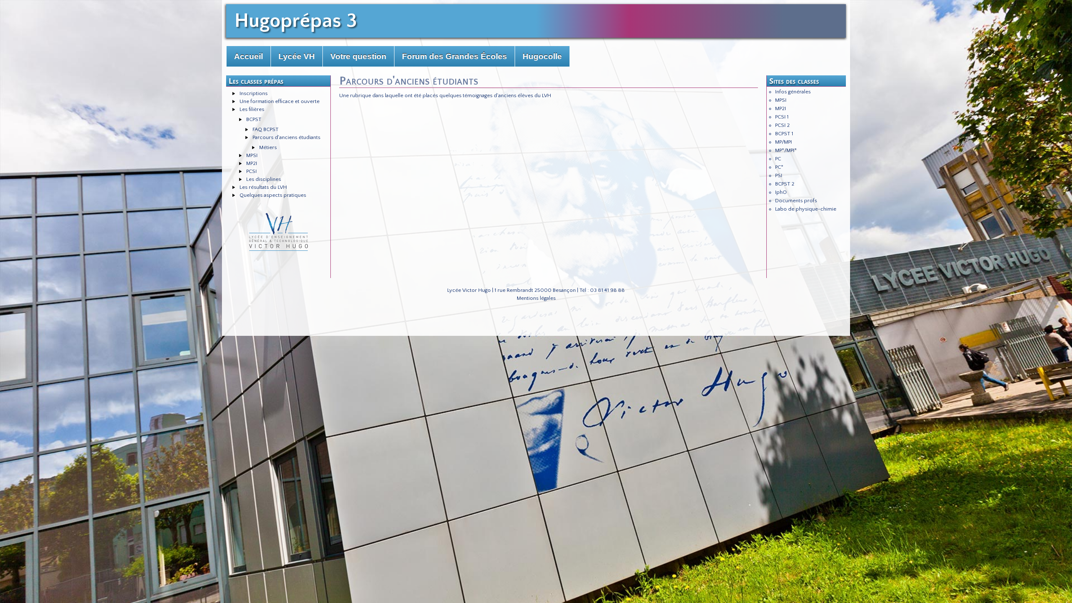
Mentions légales (536, 298)
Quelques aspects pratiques (273, 195)
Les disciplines (263, 179)
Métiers (268, 147)
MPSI (252, 155)
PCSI (251, 171)
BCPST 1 (784, 134)
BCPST (253, 119)
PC (778, 159)
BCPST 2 (784, 184)
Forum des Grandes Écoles (454, 56)
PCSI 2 (782, 125)
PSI (778, 175)
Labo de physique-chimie (805, 209)
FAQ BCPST (265, 129)
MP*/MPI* (786, 150)
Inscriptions (254, 93)
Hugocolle (542, 56)
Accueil (248, 56)
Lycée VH (296, 56)
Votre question (358, 56)
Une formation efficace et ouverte (280, 101)
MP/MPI (783, 142)
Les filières (252, 109)
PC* (779, 167)
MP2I (251, 163)
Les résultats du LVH (263, 187)
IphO (781, 192)
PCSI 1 (782, 117)
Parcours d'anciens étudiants (286, 137)
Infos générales (793, 92)
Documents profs (796, 201)
